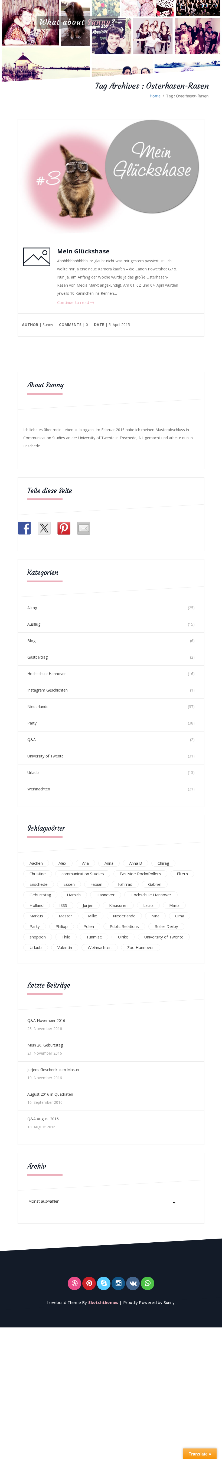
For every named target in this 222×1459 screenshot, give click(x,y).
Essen (69, 884)
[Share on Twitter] (44, 528)
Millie (92, 915)
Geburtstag (40, 894)
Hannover (105, 894)
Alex (62, 863)
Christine (38, 873)
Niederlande (37, 706)
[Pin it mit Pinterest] (63, 528)
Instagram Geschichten (47, 690)
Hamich (74, 894)
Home (155, 95)
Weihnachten (38, 788)
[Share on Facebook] (24, 528)
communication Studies (82, 873)
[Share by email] (83, 528)
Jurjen (88, 905)
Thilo (65, 937)
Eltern (182, 873)
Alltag (32, 607)
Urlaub (33, 772)
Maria (174, 905)
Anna (109, 863)
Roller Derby (166, 926)
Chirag (163, 863)
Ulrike (123, 937)
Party (32, 723)
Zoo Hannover (140, 947)
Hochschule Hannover (46, 673)
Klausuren (118, 905)
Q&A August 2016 (43, 1118)
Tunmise (94, 937)
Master (65, 915)
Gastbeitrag (37, 657)
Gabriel (154, 884)
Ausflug (33, 624)
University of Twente (45, 756)
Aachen (36, 863)
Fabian (96, 884)
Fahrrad (125, 884)
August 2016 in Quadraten (50, 1094)
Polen (88, 926)
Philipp (62, 926)
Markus (36, 915)
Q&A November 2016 (46, 1020)
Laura (148, 905)
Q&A (31, 739)
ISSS (63, 905)
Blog (31, 640)
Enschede (39, 884)
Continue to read (73, 302)
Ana (85, 863)
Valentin (64, 947)
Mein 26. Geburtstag (45, 1045)
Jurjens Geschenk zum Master (53, 1069)
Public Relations (124, 926)
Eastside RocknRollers (140, 873)
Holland (37, 905)
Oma (179, 915)
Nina (155, 915)
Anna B (135, 863)
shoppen (38, 937)
